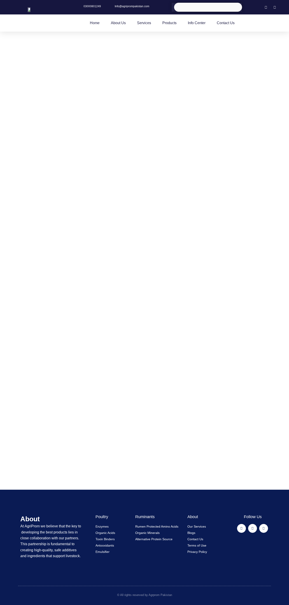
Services (144, 23)
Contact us (226, 23)
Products (169, 23)
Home (95, 23)
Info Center (196, 23)
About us (118, 23)
